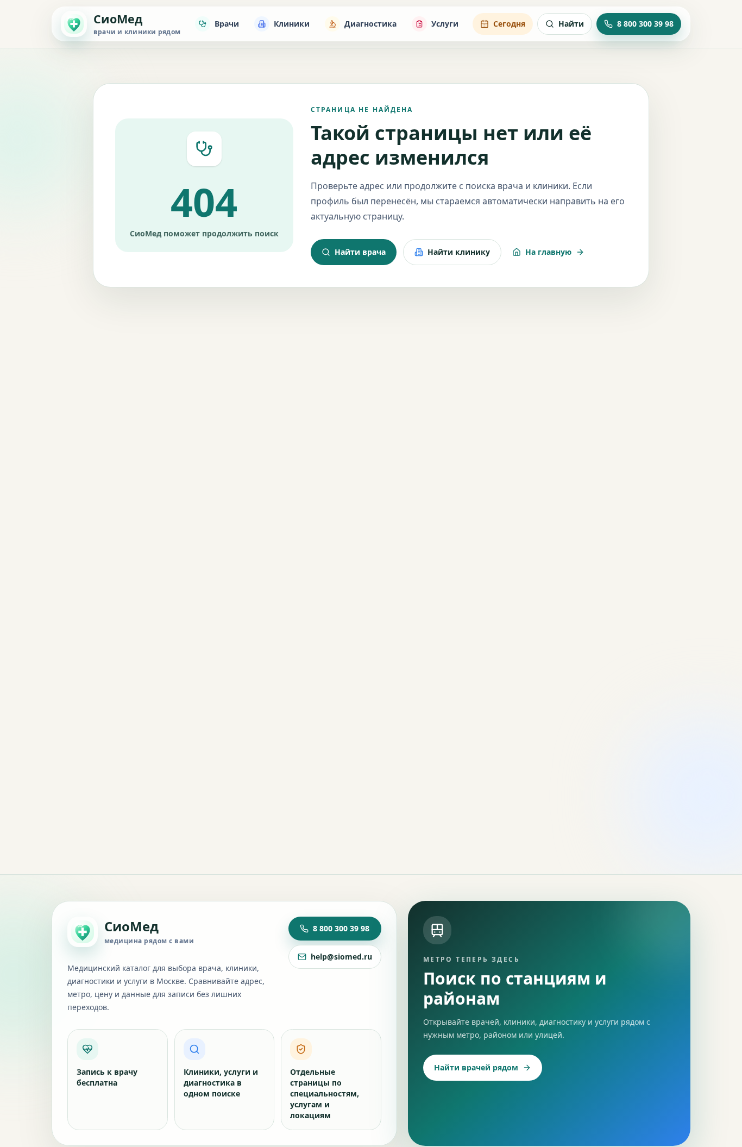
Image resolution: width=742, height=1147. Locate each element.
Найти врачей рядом (476, 1067)
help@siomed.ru (341, 956)
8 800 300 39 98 (341, 928)
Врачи (227, 23)
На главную (548, 252)
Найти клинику (458, 252)
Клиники (292, 23)
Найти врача (360, 252)
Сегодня (509, 23)
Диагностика (370, 23)
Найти (571, 23)
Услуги (444, 23)
